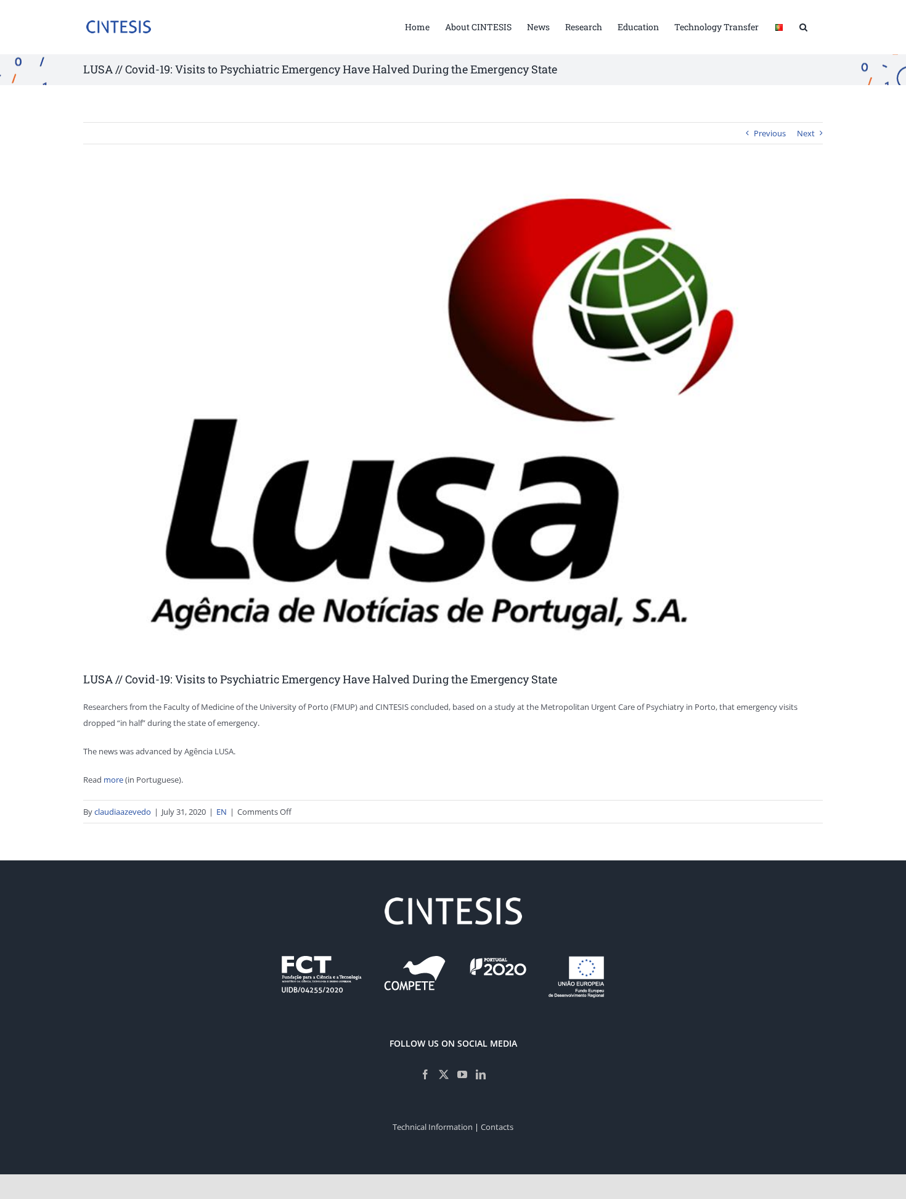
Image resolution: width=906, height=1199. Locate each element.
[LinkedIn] (481, 1074)
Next (806, 133)
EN (221, 811)
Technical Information (433, 1126)
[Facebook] (425, 1074)
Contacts (497, 1126)
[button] (803, 26)
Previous (770, 133)
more (113, 779)
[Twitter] (444, 1074)
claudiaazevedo (122, 811)
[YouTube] (462, 1074)
